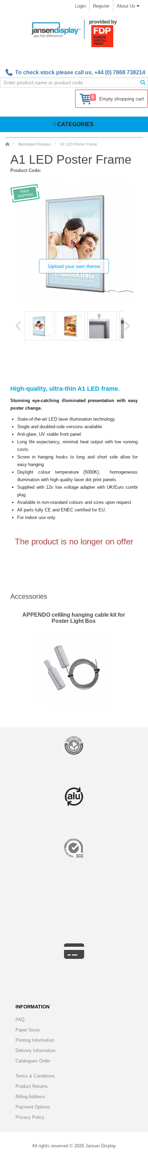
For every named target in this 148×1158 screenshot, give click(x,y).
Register (101, 6)
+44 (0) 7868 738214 (119, 72)
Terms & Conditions (35, 1076)
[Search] (143, 82)
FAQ (19, 1019)
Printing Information (34, 1040)
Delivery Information (35, 1050)
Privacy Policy (29, 1117)
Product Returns (31, 1086)
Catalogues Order (32, 1060)
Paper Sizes (27, 1029)
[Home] (7, 144)
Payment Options (32, 1107)
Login (80, 6)
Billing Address (30, 1096)
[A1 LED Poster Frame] (38, 325)
